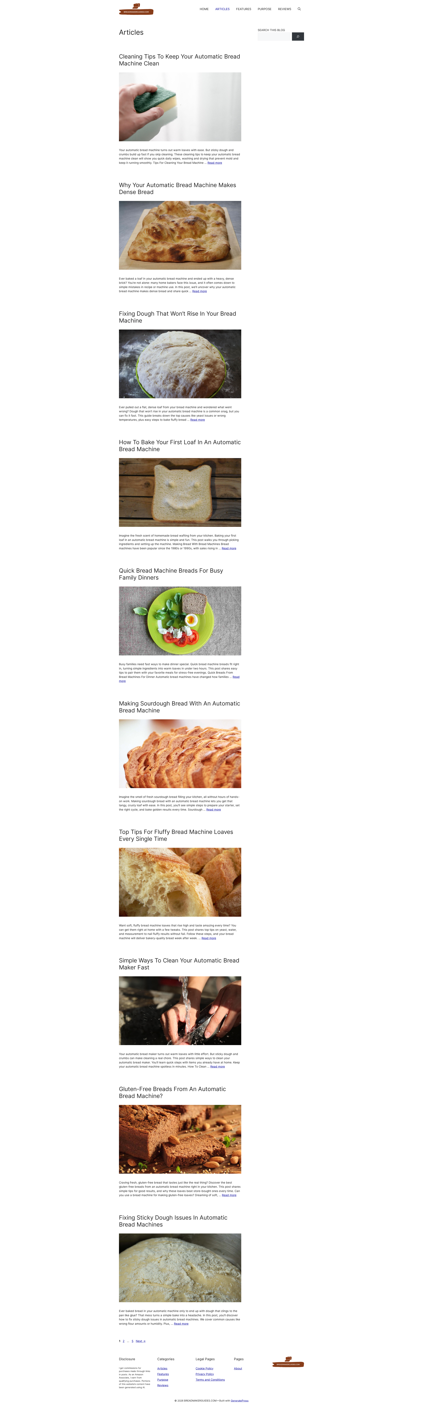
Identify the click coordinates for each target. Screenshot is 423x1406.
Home (204, 9)
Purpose (264, 9)
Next (141, 1341)
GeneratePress (240, 1400)
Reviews (284, 9)
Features (243, 9)
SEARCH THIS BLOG (271, 30)
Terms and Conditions (210, 1379)
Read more (215, 162)
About (238, 1368)
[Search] (298, 36)
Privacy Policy (205, 1374)
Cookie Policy (204, 1368)
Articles (222, 9)
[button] (299, 9)
